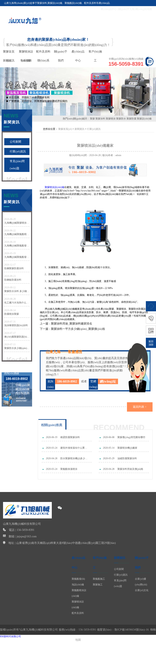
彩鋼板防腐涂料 (12, 279)
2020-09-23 (10, 276)
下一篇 (72, 328)
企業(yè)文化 (141, 590)
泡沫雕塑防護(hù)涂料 (16, 325)
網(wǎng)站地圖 (143, 9)
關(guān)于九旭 (126, 9)
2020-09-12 (10, 287)
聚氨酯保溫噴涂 (68, 469)
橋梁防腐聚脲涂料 (70, 437)
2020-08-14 (10, 310)
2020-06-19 (51, 437)
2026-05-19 (10, 253)
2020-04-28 (51, 458)
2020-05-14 (108, 447)
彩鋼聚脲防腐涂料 (14, 268)
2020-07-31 (10, 321)
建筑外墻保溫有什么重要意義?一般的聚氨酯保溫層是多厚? (74, 447)
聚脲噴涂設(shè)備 (54, 187)
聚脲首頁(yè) (65, 129)
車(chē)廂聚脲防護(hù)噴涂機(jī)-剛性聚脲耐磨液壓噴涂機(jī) (16, 336)
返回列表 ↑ (139, 406)
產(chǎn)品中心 (109, 9)
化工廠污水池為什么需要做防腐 (16, 302)
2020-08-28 (10, 298)
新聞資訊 (79, 129)
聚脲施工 (98, 584)
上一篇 (66, 323)
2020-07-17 (10, 333)
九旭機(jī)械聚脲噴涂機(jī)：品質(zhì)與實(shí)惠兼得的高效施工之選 (16, 222)
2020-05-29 (108, 458)
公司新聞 (15, 141)
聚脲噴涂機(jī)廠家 (127, 447)
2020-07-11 (10, 344)
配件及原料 (78, 613)
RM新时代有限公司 (10, 636)
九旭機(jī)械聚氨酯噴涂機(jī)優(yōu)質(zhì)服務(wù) (16, 234)
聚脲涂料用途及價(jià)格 (130, 469)
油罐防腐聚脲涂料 (127, 458)
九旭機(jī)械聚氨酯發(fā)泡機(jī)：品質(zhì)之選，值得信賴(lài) (16, 257)
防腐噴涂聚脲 (11, 314)
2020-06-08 (108, 437)
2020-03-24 (51, 447)
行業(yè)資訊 (18, 151)
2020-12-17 (10, 264)
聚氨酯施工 (99, 578)
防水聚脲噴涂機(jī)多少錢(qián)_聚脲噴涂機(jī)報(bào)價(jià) (74, 458)
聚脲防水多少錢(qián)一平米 (16, 348)
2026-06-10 (10, 242)
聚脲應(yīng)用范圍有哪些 (131, 437)
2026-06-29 (10, 219)
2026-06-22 (10, 230)
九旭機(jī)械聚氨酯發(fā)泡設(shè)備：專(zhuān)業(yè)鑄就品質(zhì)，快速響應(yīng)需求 (16, 245)
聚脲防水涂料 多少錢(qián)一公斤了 (16, 291)
